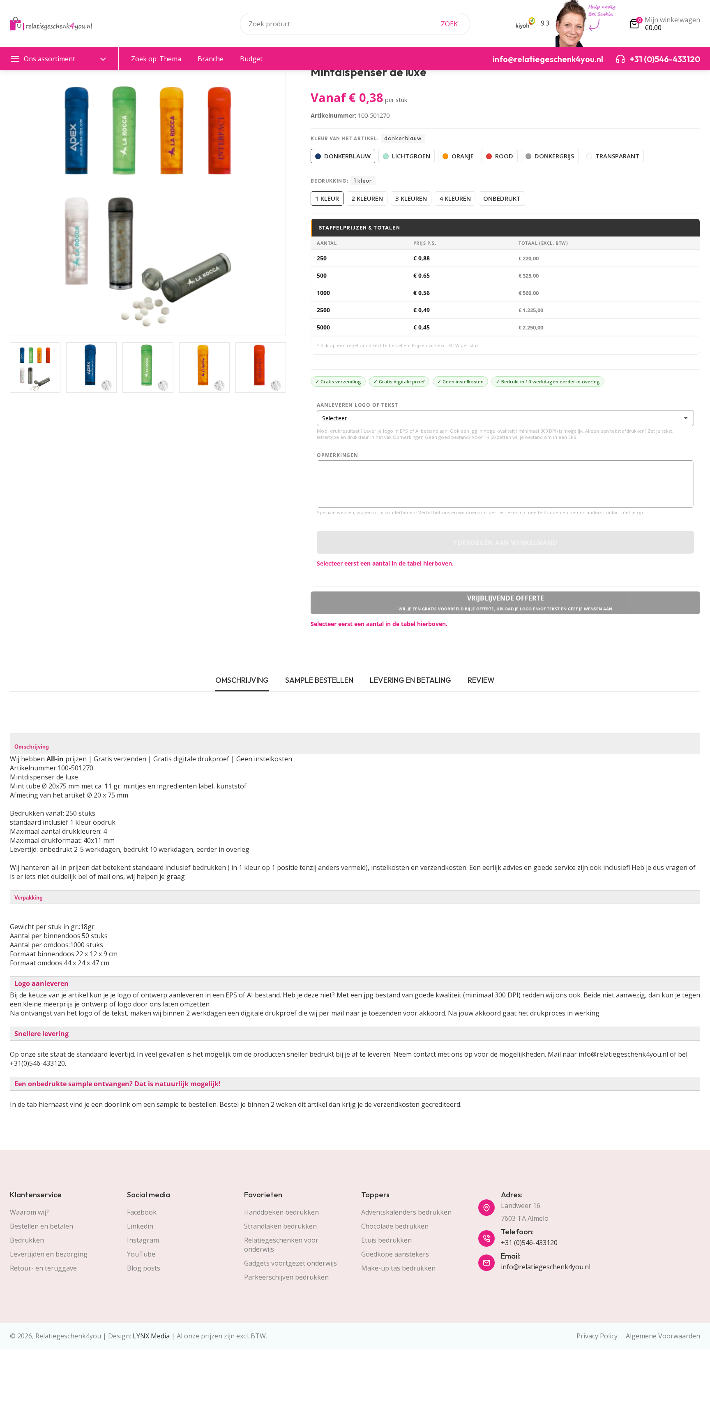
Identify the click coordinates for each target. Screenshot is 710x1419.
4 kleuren (455, 198)
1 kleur (327, 198)
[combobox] (355, 24)
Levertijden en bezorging (49, 1254)
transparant (617, 156)
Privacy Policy (597, 1335)
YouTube (141, 1254)
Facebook (142, 1212)
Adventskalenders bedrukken (406, 1212)
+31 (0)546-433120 (529, 1242)
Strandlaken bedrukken (280, 1226)
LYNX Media (151, 1335)
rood (504, 156)
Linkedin (140, 1226)
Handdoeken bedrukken (281, 1212)
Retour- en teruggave (43, 1268)
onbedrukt (502, 198)
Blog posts (143, 1268)
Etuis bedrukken (386, 1240)
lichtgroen (411, 156)
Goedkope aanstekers (395, 1254)
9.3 (544, 23)
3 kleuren (411, 198)
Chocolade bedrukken (395, 1226)
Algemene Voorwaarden (663, 1335)
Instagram (143, 1240)
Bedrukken (27, 1240)
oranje (463, 156)
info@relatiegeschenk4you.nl (545, 1266)
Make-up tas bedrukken (398, 1268)
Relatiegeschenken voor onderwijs (281, 1245)
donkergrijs (554, 156)
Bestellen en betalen (41, 1226)
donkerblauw (347, 156)
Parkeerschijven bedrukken (286, 1277)
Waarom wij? (29, 1212)
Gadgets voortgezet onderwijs (290, 1263)
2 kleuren (367, 198)
